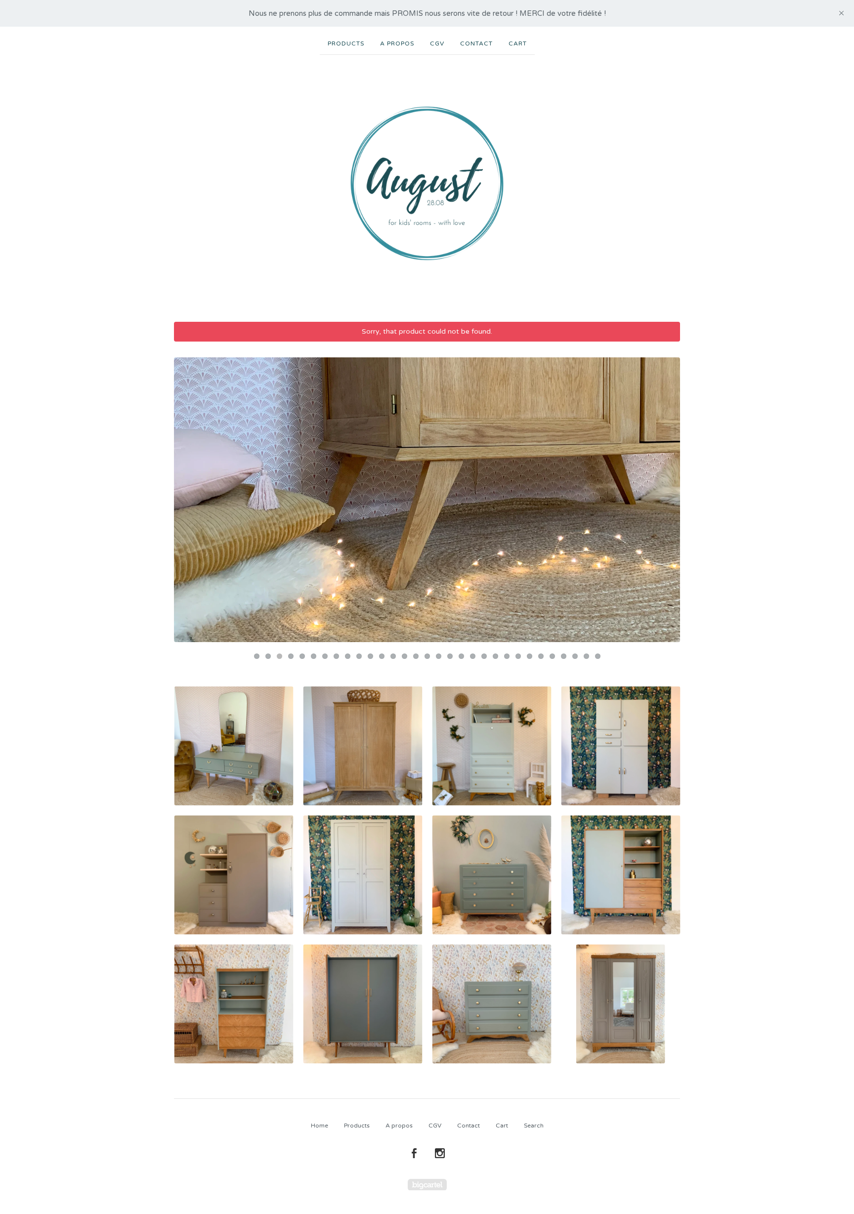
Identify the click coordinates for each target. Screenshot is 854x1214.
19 (461, 656)
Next (663, 499)
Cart (518, 43)
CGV (437, 43)
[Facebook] (414, 1153)
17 (438, 656)
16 (427, 656)
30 (586, 656)
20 (472, 656)
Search (534, 1125)
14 (404, 656)
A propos (397, 43)
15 (416, 656)
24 (518, 656)
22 (495, 656)
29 (575, 656)
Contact (476, 43)
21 (484, 656)
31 (597, 656)
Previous (191, 499)
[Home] (427, 183)
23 (507, 656)
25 (529, 656)
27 (552, 656)
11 (370, 656)
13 (393, 656)
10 (359, 656)
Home (319, 1125)
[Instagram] (440, 1153)
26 (541, 656)
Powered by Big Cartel (427, 1184)
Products (346, 43)
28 (563, 656)
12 (381, 656)
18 (450, 656)
